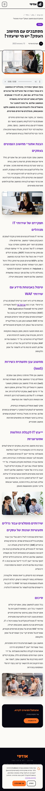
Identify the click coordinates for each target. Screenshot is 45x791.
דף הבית (40, 15)
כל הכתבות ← (31, 720)
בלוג (32, 15)
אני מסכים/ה (19, 783)
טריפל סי (21, 304)
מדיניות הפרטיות (30, 778)
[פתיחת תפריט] (4, 4)
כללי (27, 15)
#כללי (40, 24)
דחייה (31, 783)
